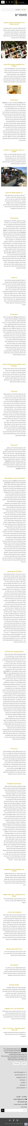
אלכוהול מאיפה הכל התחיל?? (14, 652)
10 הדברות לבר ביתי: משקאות (14, 1008)
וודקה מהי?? (14, 314)
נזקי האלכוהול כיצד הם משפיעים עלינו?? (14, 870)
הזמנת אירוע (16, 1064)
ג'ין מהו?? (14, 277)
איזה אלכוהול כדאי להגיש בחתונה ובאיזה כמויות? (14, 23)
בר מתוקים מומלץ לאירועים (14, 193)
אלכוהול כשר (14, 965)
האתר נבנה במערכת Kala (10, 1123)
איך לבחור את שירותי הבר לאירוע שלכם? (14, 151)
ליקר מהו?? (14, 445)
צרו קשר (24, 1064)
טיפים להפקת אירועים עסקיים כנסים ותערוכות (14, 365)
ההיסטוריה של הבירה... (14, 912)
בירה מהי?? (14, 749)
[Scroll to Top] (2, 1120)
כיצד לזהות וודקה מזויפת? (14, 949)
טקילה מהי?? (14, 218)
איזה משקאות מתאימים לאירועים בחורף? (14, 65)
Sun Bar (24, 10)
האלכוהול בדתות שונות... (14, 571)
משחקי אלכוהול (14, 985)
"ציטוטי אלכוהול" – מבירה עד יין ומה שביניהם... (14, 1029)
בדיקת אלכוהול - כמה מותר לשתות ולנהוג (14, 895)
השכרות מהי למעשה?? (14, 784)
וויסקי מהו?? (14, 100)
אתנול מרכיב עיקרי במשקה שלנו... (14, 478)
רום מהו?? (14, 391)
